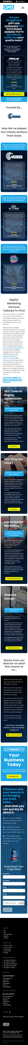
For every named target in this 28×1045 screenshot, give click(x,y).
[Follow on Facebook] (4, 1012)
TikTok (5, 358)
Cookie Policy (7, 951)
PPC (5, 932)
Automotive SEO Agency (10, 960)
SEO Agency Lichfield (9, 962)
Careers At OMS (8, 947)
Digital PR (6, 936)
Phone (5, 894)
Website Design (8, 934)
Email (4, 887)
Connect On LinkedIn (15, 735)
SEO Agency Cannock (9, 967)
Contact (6, 938)
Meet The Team (8, 945)
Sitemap (6, 952)
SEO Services (13, 446)
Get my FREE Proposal (13, 94)
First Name (6, 874)
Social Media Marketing (13, 578)
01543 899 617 (21, 1)
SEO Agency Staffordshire (10, 964)
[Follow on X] (7, 1012)
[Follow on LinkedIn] (10, 1012)
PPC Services (13, 509)
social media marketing (11, 348)
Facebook (6, 356)
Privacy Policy (7, 949)
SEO (5, 930)
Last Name (6, 880)
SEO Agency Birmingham (10, 965)
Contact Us (13, 776)
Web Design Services (13, 648)
